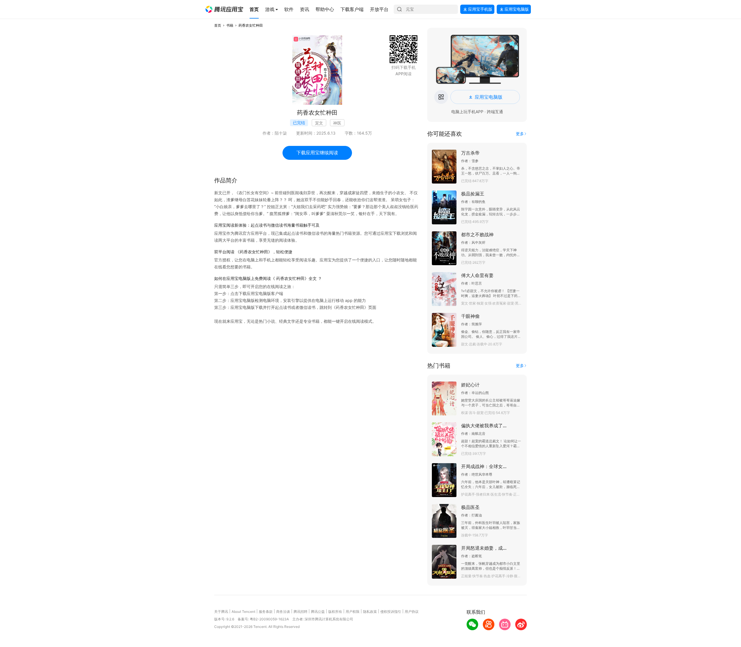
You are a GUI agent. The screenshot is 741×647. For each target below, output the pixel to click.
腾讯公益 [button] (318, 611)
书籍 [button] (229, 25)
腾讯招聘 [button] (300, 611)
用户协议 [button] (412, 611)
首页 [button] (217, 25)
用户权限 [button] (353, 611)
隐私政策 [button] (370, 611)
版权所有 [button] (335, 611)
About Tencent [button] (243, 611)
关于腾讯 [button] (221, 611)
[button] (224, 9)
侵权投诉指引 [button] (390, 611)
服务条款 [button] (266, 611)
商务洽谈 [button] (283, 611)
